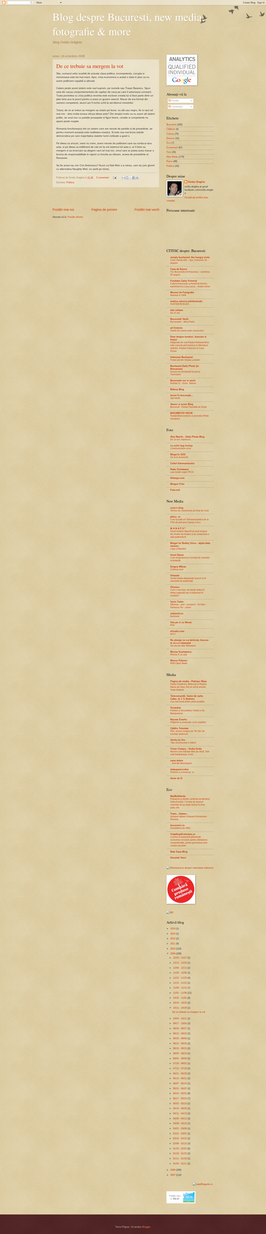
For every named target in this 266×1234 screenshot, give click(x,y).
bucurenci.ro (177, 825)
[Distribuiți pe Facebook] (134, 178)
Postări (175, 100)
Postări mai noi (63, 209)
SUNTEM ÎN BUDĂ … (181, 304)
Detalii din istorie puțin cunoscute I (187, 330)
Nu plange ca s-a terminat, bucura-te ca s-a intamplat (189, 641)
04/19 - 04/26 (180, 1108)
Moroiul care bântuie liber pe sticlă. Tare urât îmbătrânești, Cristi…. (190, 753)
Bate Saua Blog (178, 851)
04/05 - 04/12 (180, 1118)
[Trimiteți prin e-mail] (123, 178)
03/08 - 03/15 (180, 1123)
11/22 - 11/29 (180, 977)
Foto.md (175, 490)
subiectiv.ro (176, 613)
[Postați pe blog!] (127, 178)
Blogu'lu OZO (177, 454)
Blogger (146, 1226)
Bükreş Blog (177, 389)
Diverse (170, 138)
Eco (168, 142)
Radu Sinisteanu (179, 469)
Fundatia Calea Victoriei (183, 280)
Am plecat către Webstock (183, 645)
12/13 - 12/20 (180, 962)
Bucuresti (171, 124)
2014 (173, 933)
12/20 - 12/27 (180, 957)
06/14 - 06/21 (180, 1078)
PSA (172, 625)
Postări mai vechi (146, 209)
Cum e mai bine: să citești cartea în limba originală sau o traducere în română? (187, 593)
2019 (173, 928)
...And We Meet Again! (181, 763)
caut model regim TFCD (182, 472)
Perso (169, 161)
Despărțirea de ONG (180, 828)
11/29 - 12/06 (180, 972)
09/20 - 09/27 (180, 1028)
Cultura (170, 133)
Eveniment (172, 147)
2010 (173, 948)
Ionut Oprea (176, 555)
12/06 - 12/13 (180, 967)
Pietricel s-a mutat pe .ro (182, 772)
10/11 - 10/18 (180, 1007)
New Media (172, 156)
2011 (173, 943)
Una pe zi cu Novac (181, 622)
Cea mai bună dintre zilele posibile (187, 701)
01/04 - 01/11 (180, 1163)
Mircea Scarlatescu (180, 651)
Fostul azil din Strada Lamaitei (185, 360)
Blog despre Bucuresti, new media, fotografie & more (128, 23)
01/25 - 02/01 (180, 1148)
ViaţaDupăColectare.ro (182, 834)
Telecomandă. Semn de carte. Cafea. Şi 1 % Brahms (186, 697)
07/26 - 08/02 (180, 1063)
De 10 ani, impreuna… (181, 439)
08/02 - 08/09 (180, 1058)
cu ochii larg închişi (181, 445)
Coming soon (176, 569)
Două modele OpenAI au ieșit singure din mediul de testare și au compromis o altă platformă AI (189, 534)
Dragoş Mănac (178, 566)
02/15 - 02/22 (180, 1138)
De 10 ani (175, 313)
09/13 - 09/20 (180, 1033)
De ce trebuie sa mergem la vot (89, 65)
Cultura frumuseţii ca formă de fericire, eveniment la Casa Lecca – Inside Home (190, 285)
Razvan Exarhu (178, 719)
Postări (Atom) (75, 217)
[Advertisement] (106, 197)
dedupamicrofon (179, 769)
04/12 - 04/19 (180, 1113)
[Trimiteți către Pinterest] (137, 178)
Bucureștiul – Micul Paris (182, 322)
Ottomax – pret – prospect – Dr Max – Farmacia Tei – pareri (188, 606)
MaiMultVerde (177, 796)
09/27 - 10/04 (180, 1023)
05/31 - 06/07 (180, 1088)
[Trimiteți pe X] (130, 178)
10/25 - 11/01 (180, 997)
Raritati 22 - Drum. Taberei (183, 383)
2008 (173, 1170)
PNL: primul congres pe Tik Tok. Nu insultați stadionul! (187, 732)
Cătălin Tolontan (179, 728)
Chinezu (175, 587)
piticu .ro (175, 516)
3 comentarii (102, 177)
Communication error (180, 448)
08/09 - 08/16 (180, 1053)
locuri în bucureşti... (181, 395)
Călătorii (170, 129)
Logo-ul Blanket (178, 549)
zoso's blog (176, 507)
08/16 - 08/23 (180, 1048)
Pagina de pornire (104, 209)
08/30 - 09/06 (180, 1038)
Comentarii (177, 106)
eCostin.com (177, 631)
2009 (173, 953)
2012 (173, 938)
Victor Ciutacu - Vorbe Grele (186, 748)
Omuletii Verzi (178, 857)
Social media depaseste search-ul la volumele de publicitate (188, 579)
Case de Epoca (178, 269)
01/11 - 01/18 (180, 1158)
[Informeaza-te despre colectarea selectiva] (189, 867)
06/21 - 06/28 (180, 1073)
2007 (173, 1175)
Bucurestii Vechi (179, 319)
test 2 (173, 634)
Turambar (175, 707)
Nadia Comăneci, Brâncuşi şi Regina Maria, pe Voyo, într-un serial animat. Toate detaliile (188, 687)
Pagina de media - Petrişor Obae (188, 681)
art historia (176, 327)
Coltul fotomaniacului (182, 463)
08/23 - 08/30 (180, 1043)
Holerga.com (177, 478)
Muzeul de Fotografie (182, 292)
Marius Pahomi (178, 660)
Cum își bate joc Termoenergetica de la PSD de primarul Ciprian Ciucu (189, 521)
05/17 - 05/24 (180, 1098)
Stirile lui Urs (177, 740)
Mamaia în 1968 (178, 295)
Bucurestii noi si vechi (182, 380)
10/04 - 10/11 (180, 1018)
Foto (168, 152)
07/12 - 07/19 (180, 1068)
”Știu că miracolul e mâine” (183, 742)
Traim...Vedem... (179, 813)
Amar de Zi (176, 778)
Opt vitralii (175, 398)
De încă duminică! (179, 457)
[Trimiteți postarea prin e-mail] (114, 177)
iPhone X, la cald (178, 654)
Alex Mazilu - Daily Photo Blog (187, 436)
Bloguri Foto (177, 484)
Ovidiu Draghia (196, 182)
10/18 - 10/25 (180, 1002)
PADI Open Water (178, 663)
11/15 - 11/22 (180, 982)
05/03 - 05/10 (180, 1103)
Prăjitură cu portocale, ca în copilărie (188, 722)
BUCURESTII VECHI (181, 413)
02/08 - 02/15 (180, 1143)
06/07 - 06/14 (180, 1083)
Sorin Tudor (177, 601)
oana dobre (176, 760)
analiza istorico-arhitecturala (186, 301)
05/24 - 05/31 (180, 1093)
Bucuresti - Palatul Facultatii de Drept (188, 407)
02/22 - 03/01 (180, 1133)
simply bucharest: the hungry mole (190, 257)
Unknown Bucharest (181, 357)
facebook (174, 616)
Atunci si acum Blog (181, 404)
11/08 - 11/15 (180, 987)
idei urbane (176, 310)
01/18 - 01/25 (180, 1153)
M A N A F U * (177, 528)
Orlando (174, 575)
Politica (70, 182)
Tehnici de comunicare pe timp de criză (189, 510)
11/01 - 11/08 (180, 992)
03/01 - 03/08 (180, 1128)
